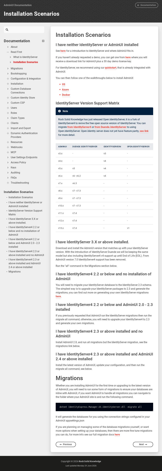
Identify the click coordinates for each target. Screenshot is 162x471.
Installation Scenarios (25, 62)
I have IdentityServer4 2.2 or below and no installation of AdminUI (24, 231)
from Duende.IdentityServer (110, 127)
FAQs (14, 177)
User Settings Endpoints (24, 157)
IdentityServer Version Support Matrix (25, 212)
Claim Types (18, 117)
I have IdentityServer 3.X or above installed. (23, 220)
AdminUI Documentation (18, 5)
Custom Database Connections (21, 90)
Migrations (17, 68)
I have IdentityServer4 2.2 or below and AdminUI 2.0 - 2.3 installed (24, 243)
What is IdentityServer (25, 57)
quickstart (110, 67)
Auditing (15, 172)
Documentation (148, 5)
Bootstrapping (19, 73)
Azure (65, 89)
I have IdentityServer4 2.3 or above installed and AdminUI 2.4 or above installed (24, 263)
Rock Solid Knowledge (90, 461)
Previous (67, 444)
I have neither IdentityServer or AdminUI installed (25, 204)
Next (141, 444)
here (63, 50)
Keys (13, 167)
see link (144, 131)
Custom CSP (18, 102)
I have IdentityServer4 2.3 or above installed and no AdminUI (26, 253)
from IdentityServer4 (79, 127)
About (14, 46)
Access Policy (18, 162)
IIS (63, 84)
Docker (66, 94)
